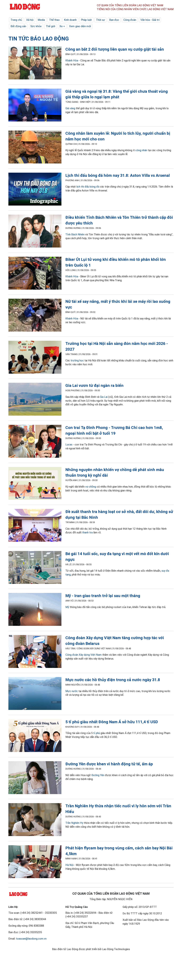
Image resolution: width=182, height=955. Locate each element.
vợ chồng (90, 486)
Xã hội (29, 19)
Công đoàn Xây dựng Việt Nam (83, 654)
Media (41, 19)
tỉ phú (96, 733)
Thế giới (50, 26)
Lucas (68, 444)
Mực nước (71, 691)
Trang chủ (16, 19)
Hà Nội (69, 865)
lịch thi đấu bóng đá (87, 186)
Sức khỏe (36, 26)
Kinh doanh (70, 19)
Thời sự (100, 19)
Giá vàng (70, 108)
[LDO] (34, 63)
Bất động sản (18, 26)
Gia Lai (104, 396)
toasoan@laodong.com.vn (31, 938)
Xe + (62, 26)
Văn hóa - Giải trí (149, 19)
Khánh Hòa (71, 60)
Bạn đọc (114, 19)
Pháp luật (86, 19)
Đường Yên (97, 775)
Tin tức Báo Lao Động (38, 39)
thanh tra (87, 532)
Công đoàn (129, 19)
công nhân (141, 150)
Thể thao (54, 19)
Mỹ (67, 607)
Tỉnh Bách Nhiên (74, 234)
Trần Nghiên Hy (74, 822)
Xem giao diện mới (80, 26)
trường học (77, 360)
